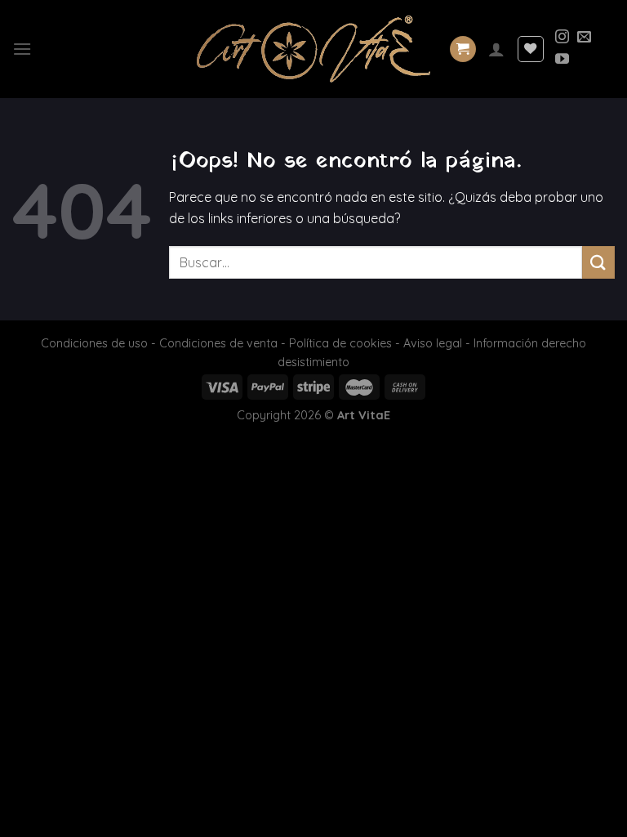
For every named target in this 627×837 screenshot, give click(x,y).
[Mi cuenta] (496, 49)
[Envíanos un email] (584, 38)
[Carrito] (463, 49)
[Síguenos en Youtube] (562, 60)
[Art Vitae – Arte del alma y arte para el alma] (313, 49)
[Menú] (22, 49)
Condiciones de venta (218, 343)
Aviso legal (432, 343)
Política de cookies (340, 343)
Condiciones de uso (94, 343)
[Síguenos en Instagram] (562, 38)
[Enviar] (598, 262)
